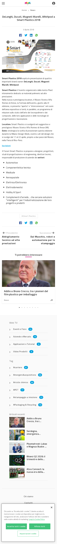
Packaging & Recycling (28, 404)
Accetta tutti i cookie (16, 526)
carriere (21, 367)
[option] (28, 282)
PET (19, 389)
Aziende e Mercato (24, 336)
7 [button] (35, 307)
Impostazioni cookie (28, 533)
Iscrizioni (6, 145)
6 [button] (32, 307)
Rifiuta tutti (39, 526)
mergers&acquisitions (28, 374)
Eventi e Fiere (22, 329)
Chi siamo (28, 496)
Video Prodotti (22, 351)
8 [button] (37, 307)
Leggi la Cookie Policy (37, 519)
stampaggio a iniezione (28, 397)
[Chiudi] (51, 507)
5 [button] (29, 307)
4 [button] (27, 307)
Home (24, 10)
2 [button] (22, 307)
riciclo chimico (24, 382)
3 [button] (24, 307)
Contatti (28, 502)
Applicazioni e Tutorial (26, 344)
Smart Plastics (29, 216)
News (32, 10)
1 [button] (19, 307)
